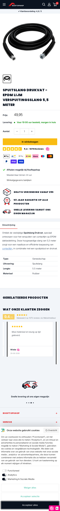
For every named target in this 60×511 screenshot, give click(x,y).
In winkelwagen (30, 141)
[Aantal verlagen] (17, 131)
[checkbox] (10, 470)
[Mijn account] (49, 4)
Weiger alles (30, 487)
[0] (55, 4)
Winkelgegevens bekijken (19, 180)
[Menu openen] (4, 4)
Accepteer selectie (30, 496)
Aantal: (6, 131)
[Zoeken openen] (43, 4)
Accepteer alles (30, 505)
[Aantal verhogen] (32, 131)
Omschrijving (8, 225)
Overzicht (52, 430)
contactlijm (7, 248)
